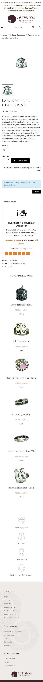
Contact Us (8, 642)
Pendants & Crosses (11, 618)
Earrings (7, 600)
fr (16, 27)
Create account (9, 666)
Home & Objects (10, 614)
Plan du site (8, 646)
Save (37, 191)
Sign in (6, 662)
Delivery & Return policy (12, 632)
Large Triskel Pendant (22, 304)
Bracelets (7, 604)
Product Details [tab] (10, 202)
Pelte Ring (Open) (21, 341)
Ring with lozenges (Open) (21, 487)
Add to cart (20, 160)
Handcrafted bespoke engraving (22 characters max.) (22, 169)
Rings (6, 597)
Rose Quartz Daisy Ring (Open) (21, 378)
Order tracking (9, 659)
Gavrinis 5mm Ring (21, 414)
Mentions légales (10, 635)
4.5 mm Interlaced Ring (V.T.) (21, 451)
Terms (6, 639)
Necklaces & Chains (11, 611)
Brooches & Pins (10, 607)
